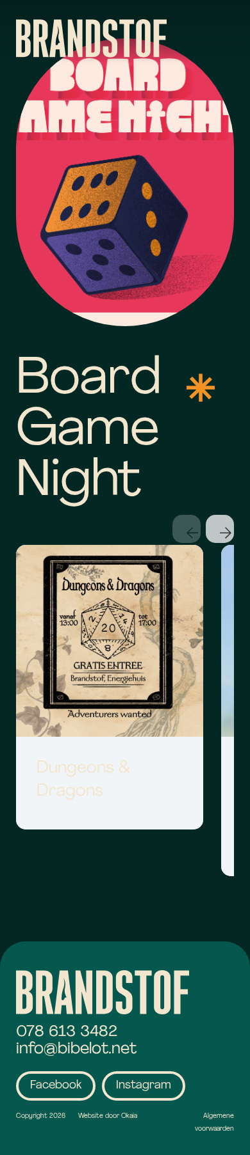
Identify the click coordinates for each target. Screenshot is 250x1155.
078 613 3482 (66, 1032)
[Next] (220, 529)
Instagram (143, 1086)
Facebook (55, 1086)
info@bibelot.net (76, 1049)
